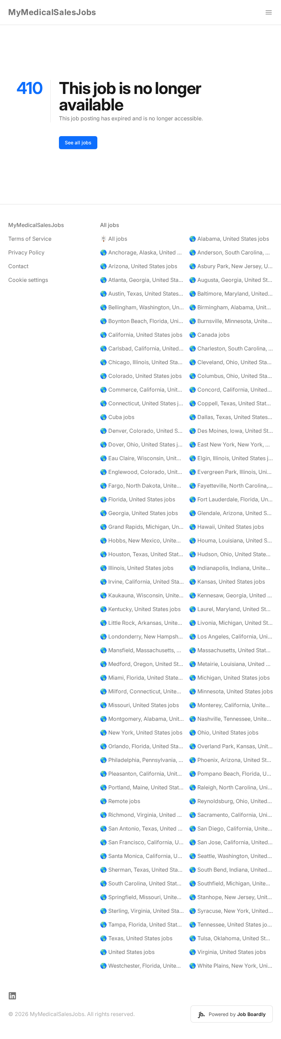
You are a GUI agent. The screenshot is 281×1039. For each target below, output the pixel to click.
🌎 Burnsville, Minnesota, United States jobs (231, 321)
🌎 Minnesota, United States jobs (231, 691)
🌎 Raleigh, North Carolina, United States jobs (231, 787)
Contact (18, 266)
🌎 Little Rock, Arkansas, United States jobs (142, 622)
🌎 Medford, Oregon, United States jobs (142, 663)
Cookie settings (28, 279)
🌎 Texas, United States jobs (136, 938)
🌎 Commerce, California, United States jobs (142, 389)
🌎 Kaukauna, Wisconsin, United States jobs (142, 595)
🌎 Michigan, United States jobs (229, 677)
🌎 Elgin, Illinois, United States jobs (231, 458)
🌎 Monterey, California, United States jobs (231, 705)
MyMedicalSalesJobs (52, 12)
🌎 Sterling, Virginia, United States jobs (142, 910)
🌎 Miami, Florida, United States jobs (142, 677)
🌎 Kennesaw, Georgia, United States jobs (231, 595)
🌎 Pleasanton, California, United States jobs (142, 773)
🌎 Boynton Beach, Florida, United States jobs (142, 321)
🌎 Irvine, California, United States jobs (142, 581)
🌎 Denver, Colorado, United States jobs (142, 430)
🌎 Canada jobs (209, 334)
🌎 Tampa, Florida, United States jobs (142, 924)
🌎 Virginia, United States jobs (227, 951)
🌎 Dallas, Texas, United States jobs (231, 417)
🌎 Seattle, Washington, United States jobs (231, 855)
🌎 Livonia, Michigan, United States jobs (231, 622)
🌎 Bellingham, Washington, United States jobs (142, 307)
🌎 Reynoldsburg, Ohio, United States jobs (231, 801)
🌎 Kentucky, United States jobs (140, 609)
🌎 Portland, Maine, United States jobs (142, 787)
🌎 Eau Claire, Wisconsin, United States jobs (142, 458)
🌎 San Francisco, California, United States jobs (142, 842)
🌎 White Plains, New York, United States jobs (231, 965)
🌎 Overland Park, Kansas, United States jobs (231, 746)
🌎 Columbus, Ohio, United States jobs (231, 375)
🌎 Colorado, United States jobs (141, 375)
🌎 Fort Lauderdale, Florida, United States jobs (231, 499)
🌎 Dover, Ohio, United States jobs (142, 444)
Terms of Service (29, 238)
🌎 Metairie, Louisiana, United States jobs (231, 663)
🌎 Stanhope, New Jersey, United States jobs (231, 897)
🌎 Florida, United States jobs (137, 499)
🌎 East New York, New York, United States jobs (231, 444)
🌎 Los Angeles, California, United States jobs (231, 636)
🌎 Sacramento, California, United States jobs (231, 814)
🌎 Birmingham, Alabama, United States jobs (231, 307)
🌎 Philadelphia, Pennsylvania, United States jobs (142, 759)
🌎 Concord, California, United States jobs (231, 389)
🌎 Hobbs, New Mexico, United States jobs (142, 540)
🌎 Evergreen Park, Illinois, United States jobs (231, 471)
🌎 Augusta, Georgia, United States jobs (231, 279)
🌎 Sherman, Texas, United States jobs (142, 869)
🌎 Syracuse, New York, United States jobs (231, 910)
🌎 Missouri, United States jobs (139, 705)
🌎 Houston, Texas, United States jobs (142, 554)
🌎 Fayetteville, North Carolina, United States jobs (231, 485)
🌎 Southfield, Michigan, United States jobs (231, 883)
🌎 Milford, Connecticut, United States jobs (142, 691)
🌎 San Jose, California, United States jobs (231, 842)
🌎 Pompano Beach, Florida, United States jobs (231, 773)
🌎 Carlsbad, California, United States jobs (142, 348)
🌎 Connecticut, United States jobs (142, 403)
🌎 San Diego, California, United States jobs (231, 828)
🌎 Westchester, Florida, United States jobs (142, 965)
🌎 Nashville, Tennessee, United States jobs (231, 718)
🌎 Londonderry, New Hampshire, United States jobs (142, 636)
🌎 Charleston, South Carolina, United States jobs (231, 348)
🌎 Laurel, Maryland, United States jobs (231, 609)
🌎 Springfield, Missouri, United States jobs (142, 897)
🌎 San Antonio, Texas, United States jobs (142, 828)
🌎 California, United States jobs (141, 334)
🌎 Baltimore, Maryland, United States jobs (231, 293)
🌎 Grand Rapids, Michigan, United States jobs (142, 526)
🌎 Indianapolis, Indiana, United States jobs (231, 567)
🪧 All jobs (113, 238)
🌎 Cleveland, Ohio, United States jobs (231, 362)
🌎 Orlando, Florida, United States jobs (142, 746)
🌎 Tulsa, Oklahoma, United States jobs (231, 938)
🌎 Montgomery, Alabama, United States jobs (142, 718)
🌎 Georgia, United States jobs (139, 513)
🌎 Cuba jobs (117, 417)
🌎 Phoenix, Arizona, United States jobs (231, 759)
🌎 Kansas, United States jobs (227, 581)
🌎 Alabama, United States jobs (229, 238)
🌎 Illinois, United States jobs (136, 567)
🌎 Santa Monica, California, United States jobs (142, 855)
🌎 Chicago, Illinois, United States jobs (142, 362)
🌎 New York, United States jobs (141, 732)
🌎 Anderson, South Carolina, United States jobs (231, 252)
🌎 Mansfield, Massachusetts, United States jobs (142, 650)
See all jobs (78, 142)
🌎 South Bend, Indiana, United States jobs (231, 869)
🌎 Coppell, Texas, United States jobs (231, 403)
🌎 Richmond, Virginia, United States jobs (142, 814)
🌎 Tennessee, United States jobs (231, 924)
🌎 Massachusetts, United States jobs (231, 650)
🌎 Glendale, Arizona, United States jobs (231, 513)
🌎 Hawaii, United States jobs (226, 526)
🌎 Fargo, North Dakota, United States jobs (142, 485)
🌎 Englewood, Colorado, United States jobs (142, 471)
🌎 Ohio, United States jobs (223, 732)
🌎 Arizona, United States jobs (138, 266)
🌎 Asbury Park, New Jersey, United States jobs (231, 266)
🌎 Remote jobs (120, 801)
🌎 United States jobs (127, 951)
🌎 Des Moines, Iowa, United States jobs (231, 430)
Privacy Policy (26, 252)
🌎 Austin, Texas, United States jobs (142, 293)
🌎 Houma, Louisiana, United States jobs (231, 540)
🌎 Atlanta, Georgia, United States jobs (142, 279)
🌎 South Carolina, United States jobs (142, 883)
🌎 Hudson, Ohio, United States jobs (231, 554)
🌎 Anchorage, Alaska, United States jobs (142, 252)
